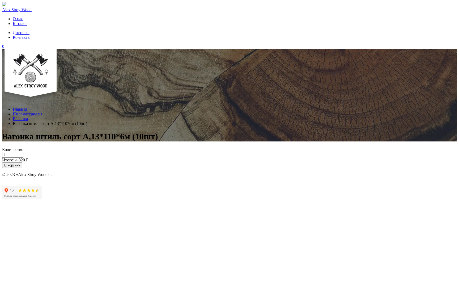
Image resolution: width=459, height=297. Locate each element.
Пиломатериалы (27, 114)
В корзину (12, 165)
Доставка (21, 32)
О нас (18, 18)
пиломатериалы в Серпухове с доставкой (90, 174)
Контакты (22, 37)
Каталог (20, 23)
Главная (20, 109)
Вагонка (20, 118)
